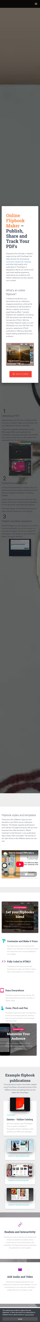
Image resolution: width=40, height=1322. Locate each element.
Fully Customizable (20, 907)
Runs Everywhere (18, 1029)
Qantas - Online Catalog (20, 1119)
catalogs (27, 262)
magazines (19, 262)
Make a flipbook (21, 374)
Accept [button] (20, 1319)
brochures (10, 262)
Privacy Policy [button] (29, 1314)
